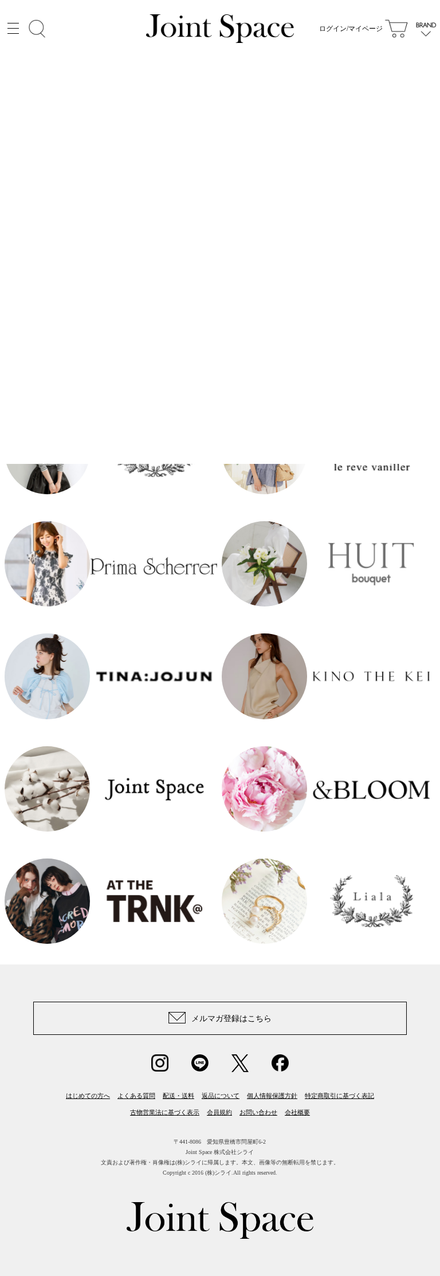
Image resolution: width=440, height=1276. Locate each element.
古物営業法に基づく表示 (164, 1112)
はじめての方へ (88, 1095)
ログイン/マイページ (351, 29)
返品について (220, 1095)
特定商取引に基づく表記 (339, 1095)
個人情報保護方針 (272, 1095)
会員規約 (219, 1112)
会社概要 (297, 1112)
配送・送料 (178, 1095)
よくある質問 (136, 1095)
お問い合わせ (258, 1112)
